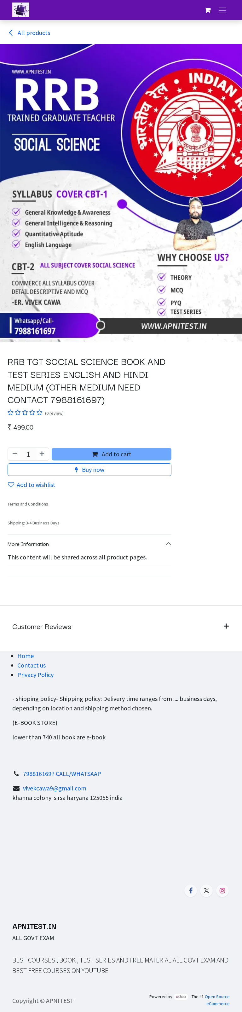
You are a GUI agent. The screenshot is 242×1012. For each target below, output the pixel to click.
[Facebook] (190, 890)
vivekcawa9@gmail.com (54, 788)
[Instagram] (222, 890)
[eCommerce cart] (207, 10)
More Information (28, 543)
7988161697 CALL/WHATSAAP (62, 774)
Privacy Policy (35, 675)
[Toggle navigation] (222, 10)
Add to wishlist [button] (36, 485)
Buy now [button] (92, 469)
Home (25, 656)
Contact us (31, 665)
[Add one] (42, 454)
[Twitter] (206, 890)
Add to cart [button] (116, 454)
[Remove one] (14, 454)
